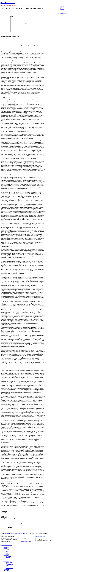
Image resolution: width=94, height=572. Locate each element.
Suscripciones (6, 561)
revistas (18, 533)
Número (7, 554)
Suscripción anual (9, 564)
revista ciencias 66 (24, 533)
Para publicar (6, 569)
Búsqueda (12, 533)
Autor (16, 533)
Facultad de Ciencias (8, 559)
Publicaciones (6, 547)
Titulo (7, 551)
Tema (7, 550)
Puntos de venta (9, 568)
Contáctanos (6, 570)
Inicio (8, 533)
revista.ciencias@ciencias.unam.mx (26, 541)
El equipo (8, 557)
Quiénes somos (6, 555)
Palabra (7, 549)
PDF (22, 45)
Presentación (8, 556)
